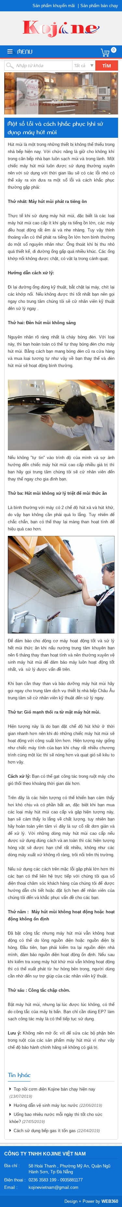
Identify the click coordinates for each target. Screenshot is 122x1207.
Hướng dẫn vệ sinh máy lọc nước (46, 1105)
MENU (24, 51)
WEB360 (110, 1201)
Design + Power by (91, 1201)
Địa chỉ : (12, 1165)
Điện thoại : (15, 1179)
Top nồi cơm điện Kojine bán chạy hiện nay (54, 1089)
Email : (11, 1187)
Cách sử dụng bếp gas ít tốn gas (45, 1130)
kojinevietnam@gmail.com (53, 1187)
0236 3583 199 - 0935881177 (56, 1179)
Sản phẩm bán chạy (99, 5)
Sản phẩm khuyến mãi (54, 5)
